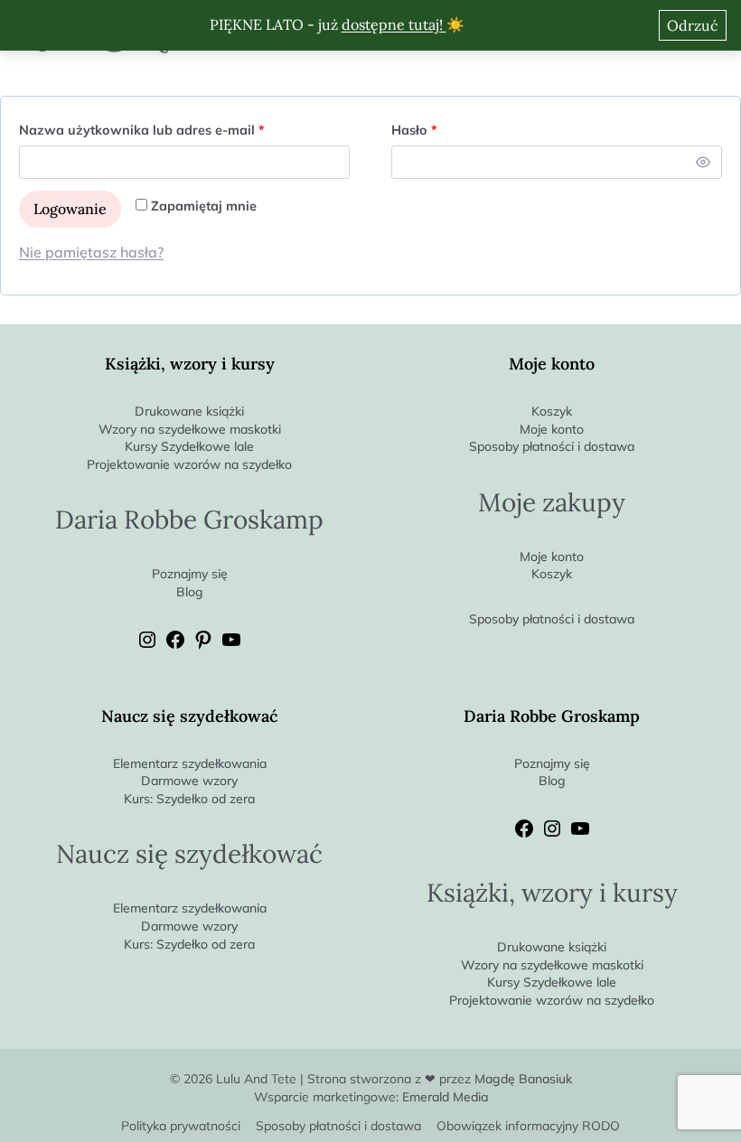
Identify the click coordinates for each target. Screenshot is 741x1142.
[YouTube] (231, 646)
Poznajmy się (190, 574)
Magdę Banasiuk (523, 1079)
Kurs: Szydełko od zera (189, 799)
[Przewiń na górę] (727, 1098)
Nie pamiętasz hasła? (91, 252)
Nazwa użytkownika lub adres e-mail (178, 126)
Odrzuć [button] (692, 25)
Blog (189, 592)
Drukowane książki (189, 411)
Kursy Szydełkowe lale (189, 446)
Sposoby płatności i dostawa (551, 446)
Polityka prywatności (180, 1126)
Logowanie (70, 209)
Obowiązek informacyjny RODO (528, 1126)
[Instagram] (147, 646)
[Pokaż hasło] (703, 162)
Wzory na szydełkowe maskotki (189, 429)
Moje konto (552, 429)
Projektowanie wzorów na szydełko (189, 464)
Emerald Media (445, 1097)
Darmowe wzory (189, 780)
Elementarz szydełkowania (190, 763)
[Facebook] (175, 646)
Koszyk (551, 411)
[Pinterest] (203, 646)
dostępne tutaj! (394, 24)
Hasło (450, 126)
